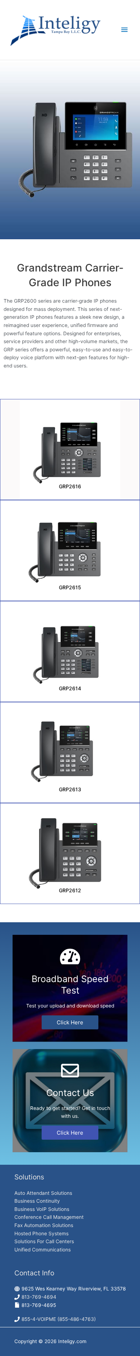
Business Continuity (37, 1201)
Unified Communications (42, 1249)
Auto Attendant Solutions (43, 1193)
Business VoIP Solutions (41, 1209)
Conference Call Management (49, 1217)
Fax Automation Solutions (43, 1225)
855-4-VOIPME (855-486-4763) (59, 1319)
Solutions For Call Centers (44, 1241)
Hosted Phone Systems (41, 1233)
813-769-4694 (39, 1297)
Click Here (70, 1022)
